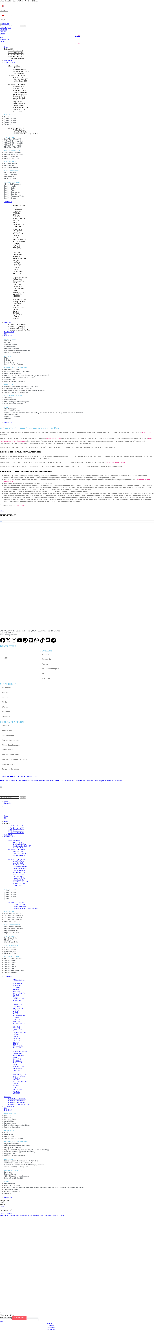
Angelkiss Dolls (19, 258)
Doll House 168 (18, 234)
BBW (13, 810)
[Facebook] (2, 640)
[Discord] (47, 640)
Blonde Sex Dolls (20, 90)
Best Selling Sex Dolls (22, 71)
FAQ (43, 674)
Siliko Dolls (16, 266)
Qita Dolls (16, 220)
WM (143, 432)
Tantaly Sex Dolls (18, 224)
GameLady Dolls (18, 281)
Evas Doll (16, 317)
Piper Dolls (16, 232)
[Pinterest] (25, 640)
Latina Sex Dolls (18, 105)
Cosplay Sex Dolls (19, 96)
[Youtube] (19, 640)
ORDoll (15, 222)
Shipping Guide (8, 735)
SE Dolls (16, 207)
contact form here (115, 463)
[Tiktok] (42, 640)
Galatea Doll (17, 256)
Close (2, 1202)
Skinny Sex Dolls (20, 79)
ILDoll (15, 283)
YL (147, 432)
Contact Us (46, 659)
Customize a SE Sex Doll (16, 326)
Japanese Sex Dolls (19, 98)
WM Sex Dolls (19, 205)
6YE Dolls (16, 213)
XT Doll (15, 269)
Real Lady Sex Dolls (19, 300)
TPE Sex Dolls (19, 130)
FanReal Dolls (17, 279)
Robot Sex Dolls (18, 87)
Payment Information (10, 740)
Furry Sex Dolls (18, 102)
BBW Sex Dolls (20, 77)
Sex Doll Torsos (20, 81)
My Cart (5, 702)
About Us (45, 654)
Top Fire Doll (17, 315)
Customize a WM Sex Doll (17, 324)
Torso (13, 814)
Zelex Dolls (16, 253)
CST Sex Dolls (18, 271)
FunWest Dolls (17, 230)
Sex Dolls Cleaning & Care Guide (14, 759)
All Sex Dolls (17, 68)
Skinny (14, 808)
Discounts (6, 717)
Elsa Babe (16, 260)
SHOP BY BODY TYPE (16, 75)
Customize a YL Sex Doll (16, 328)
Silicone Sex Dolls (20, 132)
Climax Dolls (17, 285)
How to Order (7, 731)
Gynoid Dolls (17, 286)
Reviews (5, 726)
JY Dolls (15, 237)
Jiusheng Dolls (19, 219)
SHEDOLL (16, 296)
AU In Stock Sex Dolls (16, 58)
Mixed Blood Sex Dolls (20, 107)
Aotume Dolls (17, 294)
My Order (5, 697)
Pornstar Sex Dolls (19, 104)
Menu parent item (14, 66)
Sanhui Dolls (17, 264)
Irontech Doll (17, 211)
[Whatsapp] (36, 640)
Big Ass (14, 812)
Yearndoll (16, 309)
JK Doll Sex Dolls (19, 241)
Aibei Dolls (16, 247)
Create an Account (6, 1213)
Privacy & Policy (8, 764)
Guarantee (46, 678)
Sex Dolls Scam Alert (10, 755)
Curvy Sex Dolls (20, 92)
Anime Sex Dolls (20, 94)
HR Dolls (16, 215)
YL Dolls (17, 209)
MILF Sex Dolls (18, 100)
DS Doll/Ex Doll (18, 292)
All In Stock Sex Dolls (15, 51)
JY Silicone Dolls (18, 288)
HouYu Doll (17, 273)
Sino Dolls (16, 262)
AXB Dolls (16, 217)
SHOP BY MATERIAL (16, 128)
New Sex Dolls (19, 70)
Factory (45, 664)
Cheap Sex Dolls (18, 73)
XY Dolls (16, 268)
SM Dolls (16, 236)
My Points (6, 712)
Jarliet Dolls (16, 245)
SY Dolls (16, 243)
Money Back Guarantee (11, 745)
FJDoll (15, 290)
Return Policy (19, 505)
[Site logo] (4, 24)
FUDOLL (16, 305)
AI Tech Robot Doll (19, 249)
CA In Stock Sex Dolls (16, 55)
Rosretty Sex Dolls (19, 302)
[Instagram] (14, 640)
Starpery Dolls (17, 254)
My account (6, 688)
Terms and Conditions (10, 769)
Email (2, 649)
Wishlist (5, 707)
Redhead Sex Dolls (19, 109)
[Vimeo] (31, 640)
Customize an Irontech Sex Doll (19, 330)
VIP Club (5, 692)
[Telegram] (53, 640)
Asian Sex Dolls (18, 88)
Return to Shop (19, 1318)
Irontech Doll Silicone (20, 277)
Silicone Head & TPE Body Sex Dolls (25, 134)
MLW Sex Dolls (19, 307)
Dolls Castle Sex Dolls (20, 239)
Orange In (16, 311)
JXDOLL (16, 313)
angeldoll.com (53, 439)
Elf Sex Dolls (17, 111)
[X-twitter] (8, 640)
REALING (16, 319)
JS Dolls (17, 226)
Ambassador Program (50, 669)
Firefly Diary (17, 303)
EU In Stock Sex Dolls (16, 56)
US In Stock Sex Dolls (15, 53)
